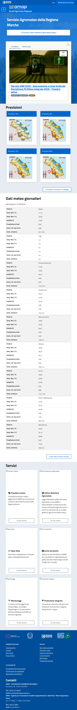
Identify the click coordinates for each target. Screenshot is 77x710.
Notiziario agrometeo (46, 653)
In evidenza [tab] (14, 46)
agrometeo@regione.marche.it (20, 693)
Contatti (8, 650)
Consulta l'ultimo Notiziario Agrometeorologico (39, 32)
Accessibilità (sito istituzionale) (15, 669)
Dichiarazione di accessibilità (15, 671)
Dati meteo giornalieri (47, 648)
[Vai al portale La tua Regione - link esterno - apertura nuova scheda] (7, 2)
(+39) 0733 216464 (14, 690)
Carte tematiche (45, 656)
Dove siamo (9, 653)
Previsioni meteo (45, 650)
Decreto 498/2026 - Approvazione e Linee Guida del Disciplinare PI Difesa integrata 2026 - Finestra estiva (38, 89)
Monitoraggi (43, 658)
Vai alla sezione (22, 520)
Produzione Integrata (46, 661)
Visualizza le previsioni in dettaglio (57, 189)
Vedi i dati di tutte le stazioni (59, 457)
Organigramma (10, 648)
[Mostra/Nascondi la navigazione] (4, 9)
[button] (53, 2)
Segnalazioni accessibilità (14, 674)
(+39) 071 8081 (13, 704)
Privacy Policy (10, 656)
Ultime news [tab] (26, 46)
